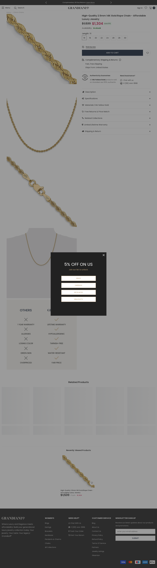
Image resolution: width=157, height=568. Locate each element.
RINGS (78, 278)
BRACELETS (78, 299)
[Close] (103, 255)
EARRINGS (78, 285)
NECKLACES (78, 292)
